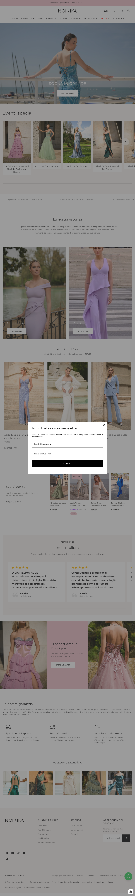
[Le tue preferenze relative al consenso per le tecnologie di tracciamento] (130, 891)
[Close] (104, 425)
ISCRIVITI (67, 463)
